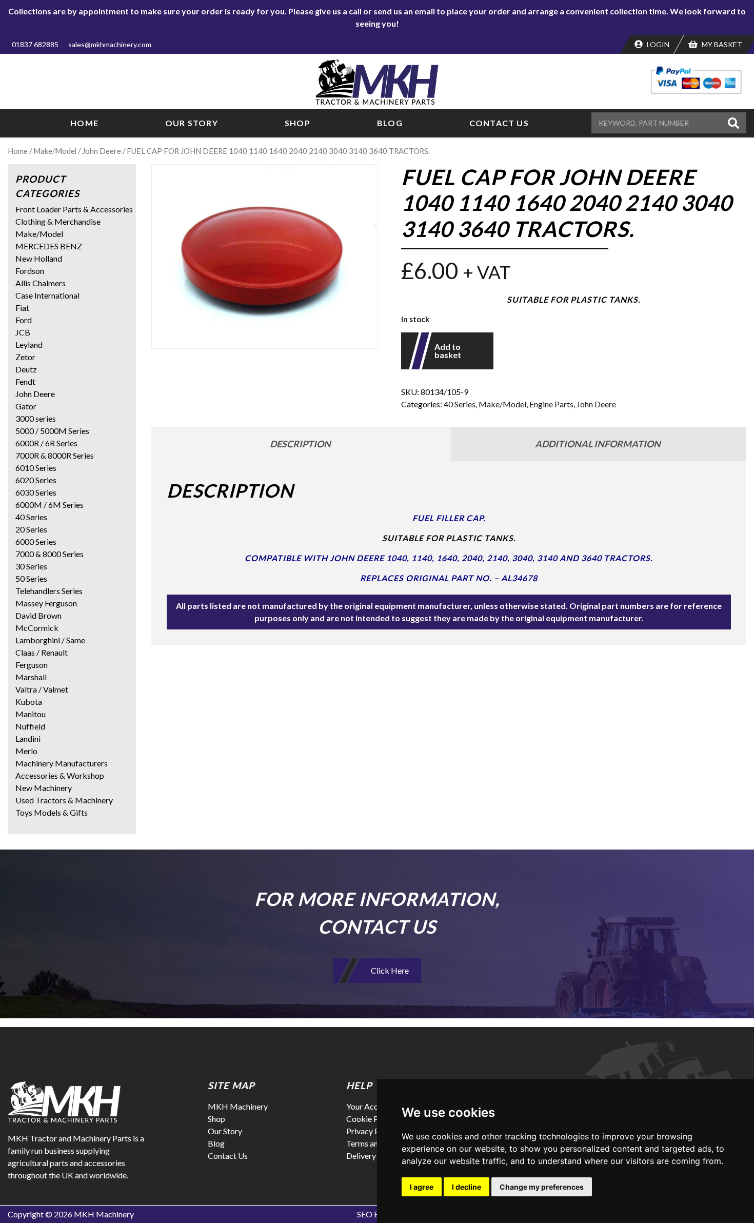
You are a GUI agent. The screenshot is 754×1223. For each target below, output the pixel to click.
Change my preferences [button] (542, 1186)
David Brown (38, 615)
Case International (47, 295)
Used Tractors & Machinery (64, 800)
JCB (22, 332)
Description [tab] (300, 443)
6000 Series (35, 541)
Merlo (26, 751)
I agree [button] (421, 1186)
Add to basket (447, 351)
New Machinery (43, 788)
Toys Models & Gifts (51, 812)
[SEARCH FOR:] (658, 122)
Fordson (29, 270)
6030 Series (35, 492)
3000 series (35, 418)
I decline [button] (466, 1186)
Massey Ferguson (46, 603)
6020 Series (35, 480)
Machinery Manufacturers (61, 763)
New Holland (38, 258)
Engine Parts (551, 404)
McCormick (36, 628)
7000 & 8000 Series (49, 554)
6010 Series (35, 467)
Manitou (30, 714)
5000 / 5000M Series (52, 431)
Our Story (191, 123)
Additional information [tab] (598, 443)
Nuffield (30, 726)
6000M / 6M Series (49, 504)
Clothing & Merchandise (58, 221)
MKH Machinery (238, 1106)
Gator (25, 406)
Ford (23, 320)
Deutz (26, 369)
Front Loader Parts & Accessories (74, 209)
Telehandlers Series (49, 591)
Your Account (370, 1106)
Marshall (31, 677)
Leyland (29, 344)
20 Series (31, 529)
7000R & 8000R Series (54, 455)
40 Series (459, 404)
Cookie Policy (370, 1118)
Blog (390, 123)
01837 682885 (35, 44)
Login (657, 44)
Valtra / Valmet (41, 689)
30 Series (31, 566)
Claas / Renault (41, 652)
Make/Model (54, 150)
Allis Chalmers (40, 283)
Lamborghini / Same (50, 640)
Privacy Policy (371, 1131)
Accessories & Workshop (59, 775)
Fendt (25, 381)
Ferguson (31, 664)
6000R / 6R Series (46, 443)
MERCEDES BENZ (48, 246)
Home (84, 123)
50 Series (31, 578)
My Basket (721, 44)
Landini (28, 738)
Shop (297, 123)
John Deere (101, 150)
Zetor (25, 357)
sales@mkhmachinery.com (109, 44)
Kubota (28, 701)
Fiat (22, 307)
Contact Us (499, 123)
